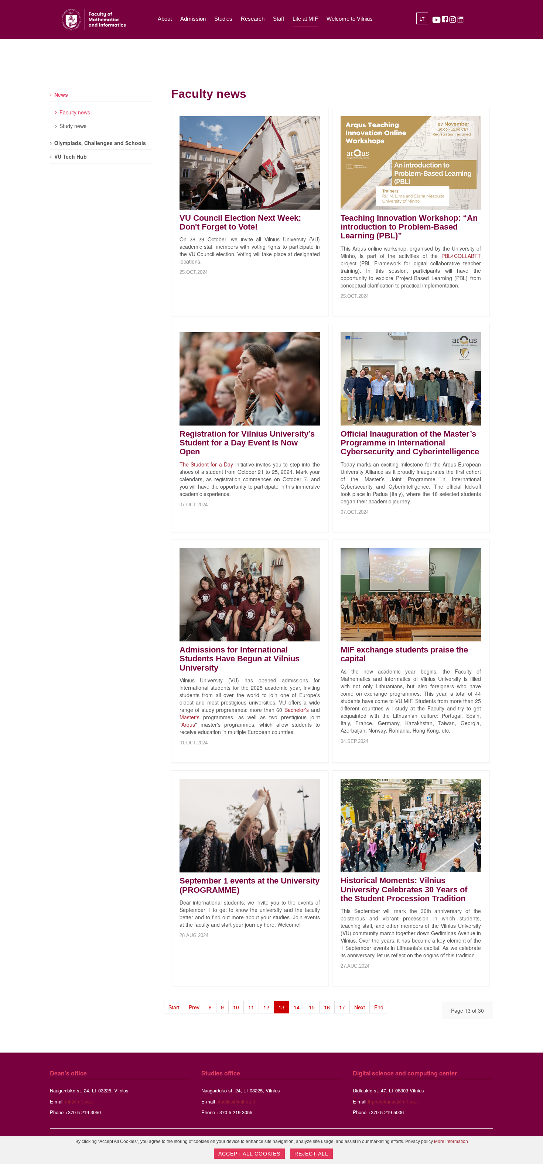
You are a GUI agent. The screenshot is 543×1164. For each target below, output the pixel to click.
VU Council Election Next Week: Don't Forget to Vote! (240, 222)
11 (251, 1007)
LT (422, 19)
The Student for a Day (206, 464)
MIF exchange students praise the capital (404, 654)
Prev (194, 1007)
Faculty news (74, 112)
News (61, 94)
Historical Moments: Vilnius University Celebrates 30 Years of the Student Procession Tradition (404, 889)
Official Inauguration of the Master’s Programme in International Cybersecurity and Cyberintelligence (410, 442)
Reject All (311, 1154)
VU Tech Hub (70, 156)
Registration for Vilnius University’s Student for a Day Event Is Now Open (247, 442)
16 (327, 1007)
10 (236, 1007)
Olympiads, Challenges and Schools (100, 143)
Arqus (188, 724)
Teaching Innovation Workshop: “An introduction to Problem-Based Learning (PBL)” (409, 226)
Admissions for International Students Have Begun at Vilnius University (240, 658)
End (378, 1007)
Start (174, 1007)
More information (451, 1141)
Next (359, 1007)
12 (266, 1007)
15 (312, 1007)
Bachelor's (296, 709)
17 (342, 1007)
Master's (189, 717)
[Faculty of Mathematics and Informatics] (93, 19)
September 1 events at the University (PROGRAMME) (250, 885)
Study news (72, 126)
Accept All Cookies (249, 1154)
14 (297, 1007)
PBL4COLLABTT (461, 255)
